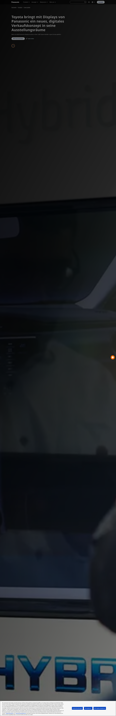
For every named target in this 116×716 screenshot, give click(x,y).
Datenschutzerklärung (21, 713)
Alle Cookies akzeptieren (99, 708)
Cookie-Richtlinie (9, 713)
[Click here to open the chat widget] (113, 357)
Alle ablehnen (88, 708)
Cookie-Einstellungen (77, 708)
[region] (58, 708)
